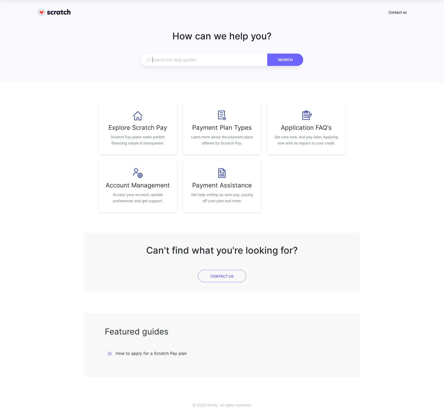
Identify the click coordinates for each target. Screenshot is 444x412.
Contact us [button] (397, 12)
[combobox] (204, 60)
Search (285, 60)
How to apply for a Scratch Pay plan (151, 353)
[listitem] (138, 128)
